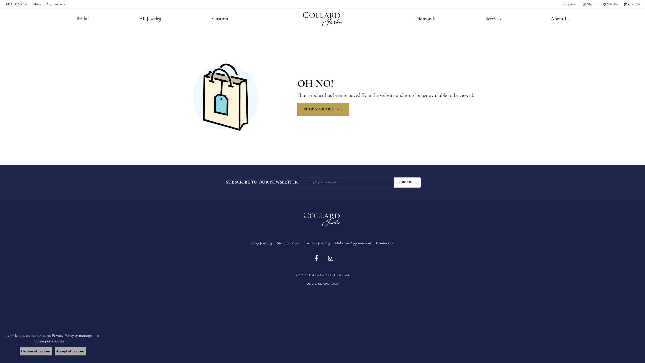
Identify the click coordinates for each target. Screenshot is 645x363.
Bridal (82, 18)
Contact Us (385, 243)
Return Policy (286, 266)
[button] (570, 4)
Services (493, 18)
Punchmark (330, 284)
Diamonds (425, 18)
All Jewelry (150, 18)
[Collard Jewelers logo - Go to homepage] (322, 19)
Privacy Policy (305, 266)
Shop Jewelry (261, 243)
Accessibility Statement (354, 266)
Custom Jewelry (317, 243)
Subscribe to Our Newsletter (262, 182)
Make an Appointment (353, 243)
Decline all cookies (36, 351)
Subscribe (407, 182)
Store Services (288, 243)
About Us (560, 18)
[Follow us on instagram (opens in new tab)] (331, 258)
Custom (220, 18)
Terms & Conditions (328, 266)
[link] (16, 4)
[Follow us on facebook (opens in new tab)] (316, 258)
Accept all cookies (70, 351)
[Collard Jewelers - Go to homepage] (322, 219)
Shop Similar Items (323, 109)
